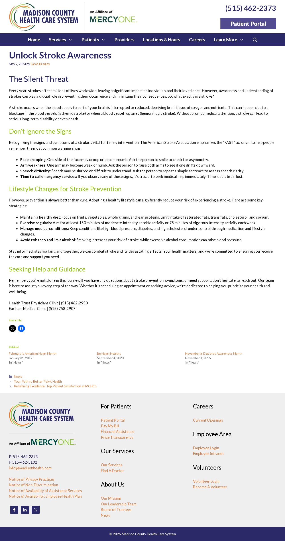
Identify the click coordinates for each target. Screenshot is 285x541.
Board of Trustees (116, 509)
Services (57, 39)
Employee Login (206, 448)
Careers (197, 39)
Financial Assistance (117, 431)
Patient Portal (113, 420)
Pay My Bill (110, 426)
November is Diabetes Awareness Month (213, 353)
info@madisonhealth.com (30, 468)
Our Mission (111, 498)
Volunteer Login (206, 481)
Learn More (225, 39)
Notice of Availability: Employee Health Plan (45, 496)
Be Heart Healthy (109, 353)
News (18, 376)
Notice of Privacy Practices (32, 479)
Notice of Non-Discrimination (33, 485)
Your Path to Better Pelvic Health (38, 381)
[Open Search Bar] (255, 39)
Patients (90, 39)
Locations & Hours (161, 39)
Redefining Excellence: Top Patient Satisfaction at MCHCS (55, 386)
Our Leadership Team (118, 504)
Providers (124, 39)
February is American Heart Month (33, 353)
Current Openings (208, 420)
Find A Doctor (112, 470)
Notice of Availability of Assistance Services (45, 490)
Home (34, 39)
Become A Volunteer (210, 487)
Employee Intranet (208, 453)
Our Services (111, 465)
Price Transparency (117, 437)
